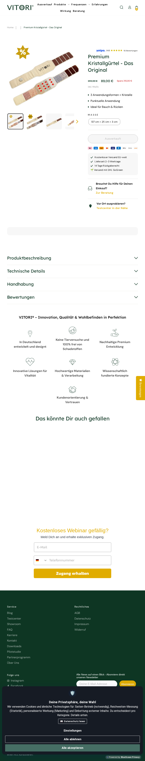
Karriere (12, 635)
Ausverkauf (44, 4)
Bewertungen (20, 297)
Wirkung (65, 11)
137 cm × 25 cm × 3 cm (104, 121)
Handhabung (20, 284)
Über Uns (13, 663)
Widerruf (80, 629)
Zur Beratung (104, 193)
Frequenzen (79, 4)
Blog (10, 613)
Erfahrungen (100, 4)
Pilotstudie (14, 652)
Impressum (81, 624)
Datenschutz (82, 618)
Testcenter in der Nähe (112, 208)
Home (10, 27)
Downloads (14, 646)
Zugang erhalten (72, 573)
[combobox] (40, 560)
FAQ (9, 629)
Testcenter (14, 618)
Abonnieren (127, 684)
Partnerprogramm (18, 657)
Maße (93, 114)
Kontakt (12, 640)
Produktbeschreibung (29, 258)
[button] (9, 472)
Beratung (79, 11)
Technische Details (26, 271)
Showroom (14, 624)
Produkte (60, 4)
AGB (77, 613)
